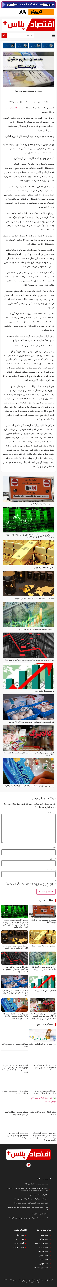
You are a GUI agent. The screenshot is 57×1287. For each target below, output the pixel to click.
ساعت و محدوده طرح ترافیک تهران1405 (40, 504)
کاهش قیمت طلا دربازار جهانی (44, 567)
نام (53, 848)
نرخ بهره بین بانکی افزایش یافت (42, 1044)
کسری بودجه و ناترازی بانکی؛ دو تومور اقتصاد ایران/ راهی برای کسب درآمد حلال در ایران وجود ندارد (15, 1069)
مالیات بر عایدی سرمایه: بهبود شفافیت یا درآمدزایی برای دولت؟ (43, 1067)
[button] (53, 35)
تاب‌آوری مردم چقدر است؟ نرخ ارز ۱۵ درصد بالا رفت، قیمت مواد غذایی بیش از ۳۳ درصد (28, 754)
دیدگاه (52, 813)
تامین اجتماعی (16, 108)
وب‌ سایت (51, 870)
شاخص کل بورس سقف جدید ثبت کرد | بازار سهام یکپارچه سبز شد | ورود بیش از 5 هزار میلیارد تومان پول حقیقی (30, 536)
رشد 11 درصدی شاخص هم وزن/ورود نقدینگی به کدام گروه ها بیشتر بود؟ (29, 660)
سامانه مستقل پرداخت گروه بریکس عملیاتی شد (16, 1113)
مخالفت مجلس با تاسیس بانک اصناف (15, 1045)
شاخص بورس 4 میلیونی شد (44, 691)
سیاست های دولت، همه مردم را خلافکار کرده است (15, 1092)
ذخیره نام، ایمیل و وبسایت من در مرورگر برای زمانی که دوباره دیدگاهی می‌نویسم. (30, 884)
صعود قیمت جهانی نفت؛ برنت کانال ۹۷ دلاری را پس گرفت (34, 598)
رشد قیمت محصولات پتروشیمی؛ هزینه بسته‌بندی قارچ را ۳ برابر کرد (31, 722)
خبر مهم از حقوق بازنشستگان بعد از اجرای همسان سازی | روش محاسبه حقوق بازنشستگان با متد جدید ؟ (43, 1137)
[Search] (4, 35)
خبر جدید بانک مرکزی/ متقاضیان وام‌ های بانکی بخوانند (17, 1135)
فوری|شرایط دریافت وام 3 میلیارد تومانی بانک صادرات (44, 1092)
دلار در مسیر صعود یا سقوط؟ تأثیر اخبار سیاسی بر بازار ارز (35, 629)
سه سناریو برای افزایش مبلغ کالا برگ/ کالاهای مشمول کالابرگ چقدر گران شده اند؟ (28, 787)
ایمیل (52, 859)
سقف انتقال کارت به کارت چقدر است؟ (43, 1113)
